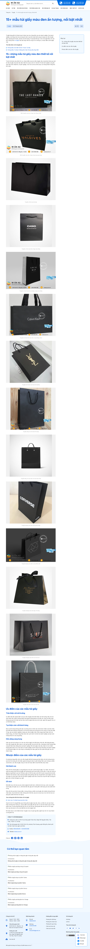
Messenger (83, 937)
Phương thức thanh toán (51, 921)
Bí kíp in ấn (81, 8)
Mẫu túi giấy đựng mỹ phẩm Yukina (17, 883)
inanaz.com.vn (17, 831)
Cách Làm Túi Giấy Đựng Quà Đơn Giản (18, 800)
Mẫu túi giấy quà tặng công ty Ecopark (18, 872)
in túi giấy (16, 40)
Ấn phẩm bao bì (46, 8)
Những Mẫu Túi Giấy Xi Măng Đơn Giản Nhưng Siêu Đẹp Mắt (23, 50)
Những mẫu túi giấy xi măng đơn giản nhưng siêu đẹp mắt (22, 861)
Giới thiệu (68, 919)
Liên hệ (67, 921)
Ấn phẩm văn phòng (22, 8)
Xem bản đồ (12, 939)
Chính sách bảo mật (50, 926)
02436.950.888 (25, 828)
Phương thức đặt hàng (51, 919)
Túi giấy (13, 12)
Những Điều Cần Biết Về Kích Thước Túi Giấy (19, 47)
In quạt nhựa (55, 8)
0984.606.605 (16, 828)
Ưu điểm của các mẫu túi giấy (69, 46)
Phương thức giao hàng (51, 924)
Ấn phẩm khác (64, 8)
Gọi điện (82, 940)
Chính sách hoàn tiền (50, 928)
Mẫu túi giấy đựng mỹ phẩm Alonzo (17, 894)
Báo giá (82, 943)
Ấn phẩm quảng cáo (35, 8)
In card (8, 8)
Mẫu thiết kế (73, 8)
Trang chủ (8, 12)
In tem (13, 8)
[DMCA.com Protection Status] (70, 935)
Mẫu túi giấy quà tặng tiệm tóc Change (18, 905)
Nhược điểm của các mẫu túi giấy (70, 49)
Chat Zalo (82, 935)
